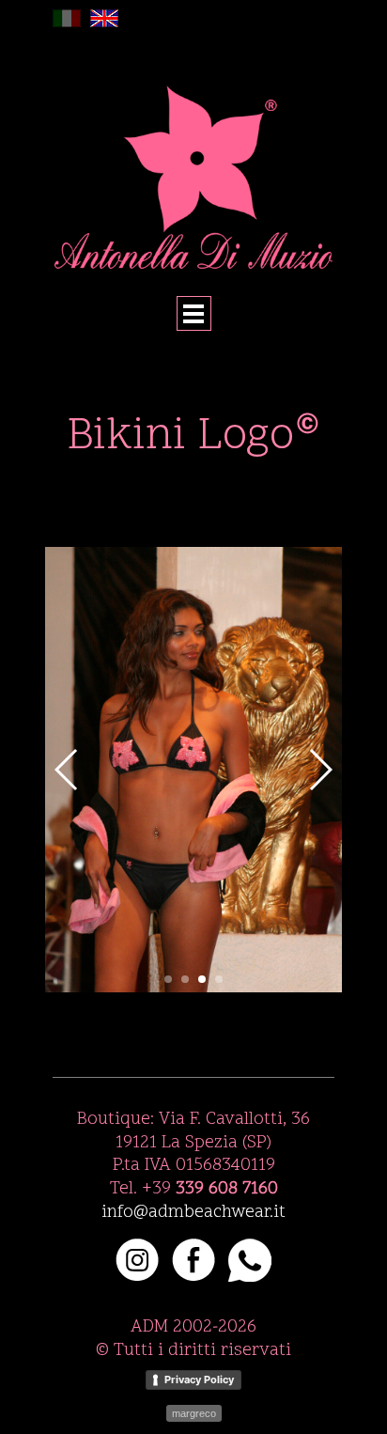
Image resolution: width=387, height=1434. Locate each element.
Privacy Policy (199, 1379)
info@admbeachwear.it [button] (193, 1212)
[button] (307, 435)
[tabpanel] (193, 438)
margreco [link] (194, 1413)
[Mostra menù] (194, 313)
